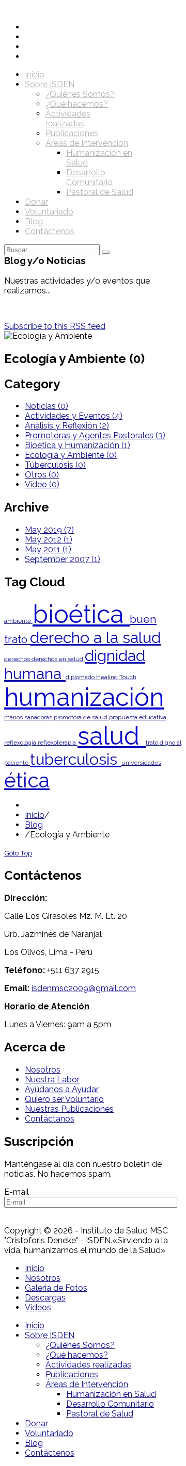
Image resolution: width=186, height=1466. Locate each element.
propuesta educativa (137, 717)
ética (27, 780)
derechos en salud (58, 659)
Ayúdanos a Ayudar (62, 1089)
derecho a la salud (95, 638)
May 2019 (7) (49, 530)
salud (112, 735)
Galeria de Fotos (56, 1288)
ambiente (18, 620)
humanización (84, 697)
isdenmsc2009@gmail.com (84, 988)
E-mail (16, 1192)
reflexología (21, 742)
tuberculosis (75, 759)
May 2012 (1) (48, 540)
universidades (141, 762)
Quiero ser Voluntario (64, 1099)
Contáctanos (49, 1119)
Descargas (45, 1298)
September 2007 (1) (62, 559)
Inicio (34, 815)
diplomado (81, 677)
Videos (38, 1307)
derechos (18, 659)
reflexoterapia (58, 742)
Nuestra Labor (52, 1079)
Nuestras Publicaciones (69, 1109)
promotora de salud (81, 717)
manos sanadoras (29, 717)
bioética (81, 614)
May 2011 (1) (48, 549)
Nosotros (42, 1070)
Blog (34, 825)
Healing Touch (116, 677)
